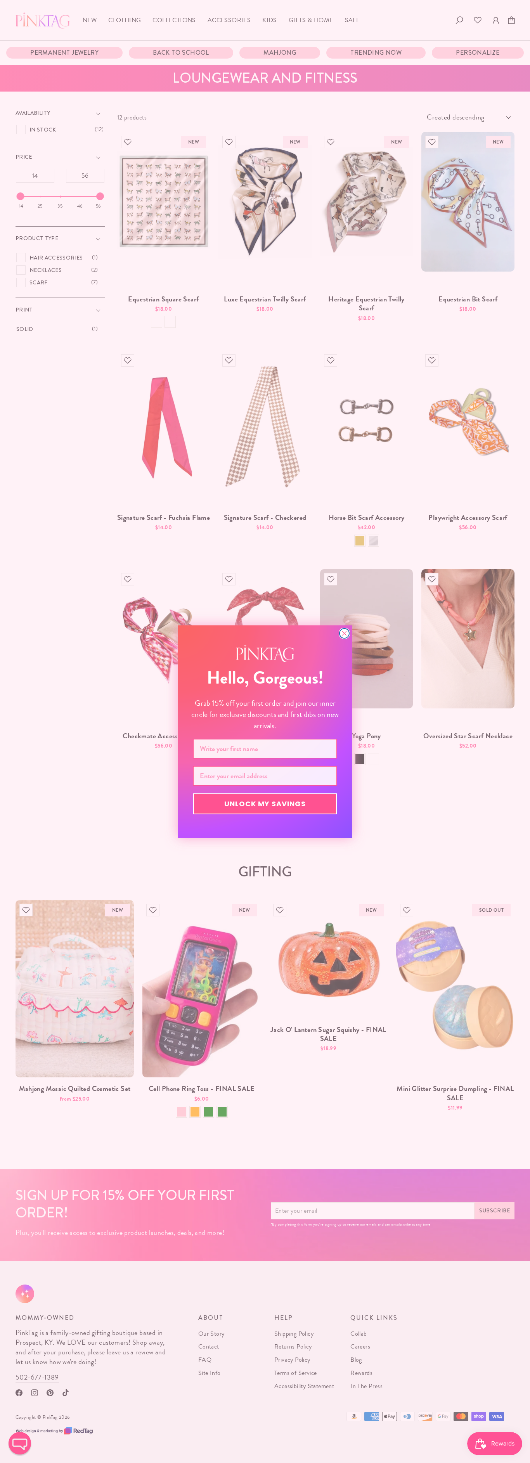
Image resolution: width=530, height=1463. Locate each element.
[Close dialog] (344, 633)
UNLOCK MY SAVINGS (265, 804)
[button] (20, 1443)
